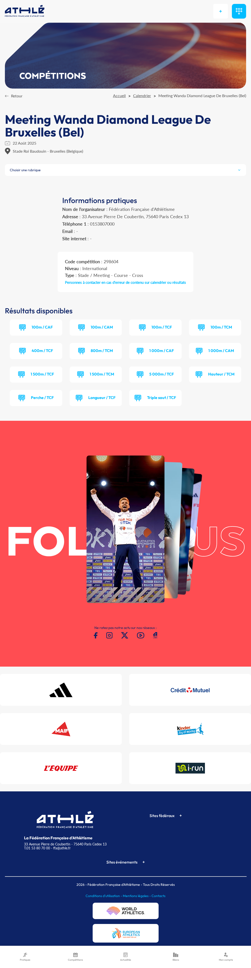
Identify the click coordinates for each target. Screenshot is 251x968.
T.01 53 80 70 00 (37, 848)
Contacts (158, 896)
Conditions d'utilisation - (104, 896)
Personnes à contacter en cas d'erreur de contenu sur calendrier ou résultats (125, 282)
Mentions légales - (137, 896)
